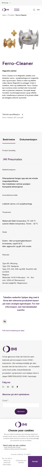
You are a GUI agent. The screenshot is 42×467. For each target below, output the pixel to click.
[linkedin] (3, 387)
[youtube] (8, 387)
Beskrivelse (9, 139)
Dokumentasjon (28, 139)
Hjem (4, 15)
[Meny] (38, 9)
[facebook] (17, 387)
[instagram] (13, 387)
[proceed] (22, 114)
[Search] (34, 9)
